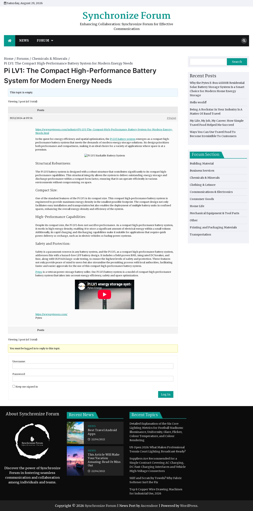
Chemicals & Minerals (205, 177)
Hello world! (198, 102)
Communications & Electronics (211, 192)
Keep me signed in (27, 386)
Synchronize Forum (126, 16)
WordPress (188, 506)
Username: (18, 361)
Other (194, 220)
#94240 (171, 118)
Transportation (200, 234)
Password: (18, 374)
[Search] (244, 41)
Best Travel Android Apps (102, 432)
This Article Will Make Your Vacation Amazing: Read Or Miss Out (104, 460)
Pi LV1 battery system (122, 138)
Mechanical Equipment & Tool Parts (214, 213)
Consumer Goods (202, 199)
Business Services (202, 170)
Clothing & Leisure (202, 185)
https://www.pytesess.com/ (51, 314)
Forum (43, 40)
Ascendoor (149, 506)
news (24, 40)
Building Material (202, 163)
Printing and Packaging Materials (213, 227)
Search (237, 62)
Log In (165, 394)
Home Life (197, 206)
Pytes (38, 271)
